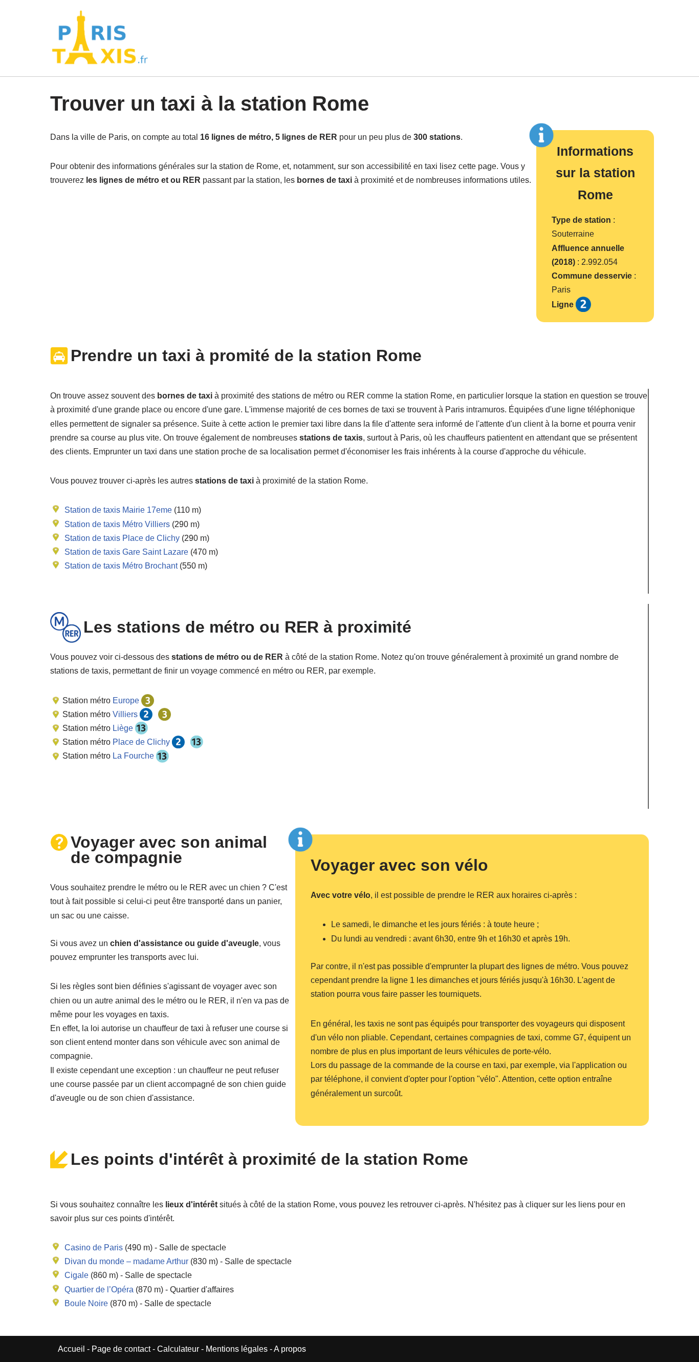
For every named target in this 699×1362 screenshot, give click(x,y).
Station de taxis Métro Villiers (117, 524)
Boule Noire (86, 1303)
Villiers (124, 714)
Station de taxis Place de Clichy (122, 538)
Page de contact (121, 1349)
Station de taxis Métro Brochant (121, 565)
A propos (290, 1349)
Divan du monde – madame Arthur (126, 1261)
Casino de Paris (93, 1247)
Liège (122, 728)
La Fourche (132, 755)
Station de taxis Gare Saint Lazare (126, 552)
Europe (125, 700)
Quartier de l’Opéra (99, 1289)
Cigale (76, 1275)
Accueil (72, 1349)
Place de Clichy (140, 742)
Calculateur (179, 1349)
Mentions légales (237, 1349)
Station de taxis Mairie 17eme (118, 510)
